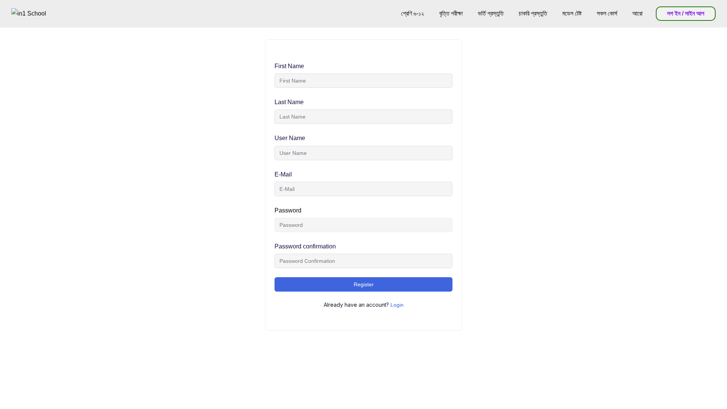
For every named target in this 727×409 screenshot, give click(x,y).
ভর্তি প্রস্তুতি (491, 13)
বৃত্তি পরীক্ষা (451, 13)
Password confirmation (305, 246)
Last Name (289, 102)
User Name (290, 138)
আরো (637, 13)
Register (364, 284)
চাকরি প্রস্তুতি (533, 13)
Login (397, 305)
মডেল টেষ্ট (572, 13)
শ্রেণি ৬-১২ (412, 13)
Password (288, 210)
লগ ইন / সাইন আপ (685, 13)
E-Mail (283, 174)
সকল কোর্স (607, 13)
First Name (289, 66)
